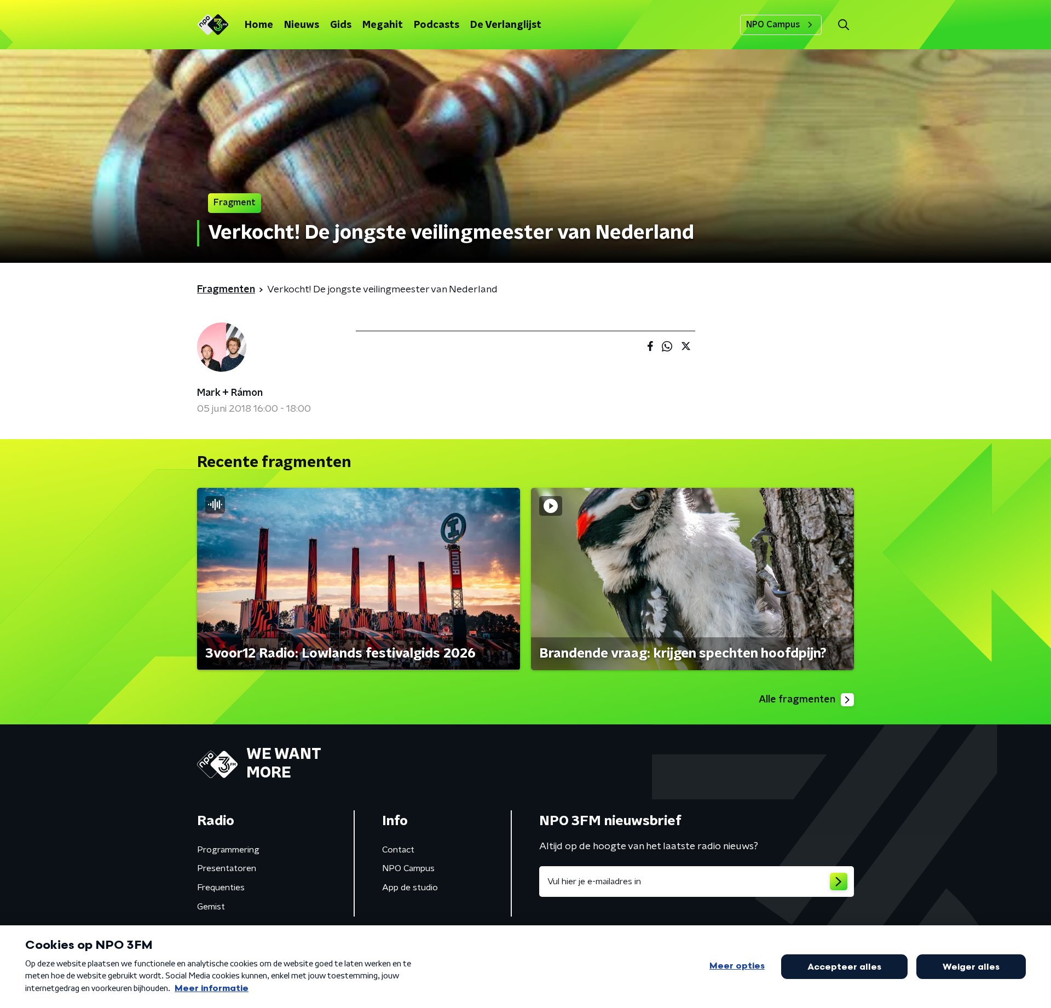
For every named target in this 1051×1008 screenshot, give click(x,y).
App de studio (410, 887)
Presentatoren (226, 868)
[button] (843, 25)
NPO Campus (773, 24)
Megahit (382, 25)
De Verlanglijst (505, 25)
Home (259, 25)
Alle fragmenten (797, 700)
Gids (340, 25)
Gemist (211, 906)
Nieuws (301, 25)
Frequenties (221, 887)
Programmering (228, 849)
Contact (398, 849)
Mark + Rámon (230, 393)
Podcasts (436, 25)
